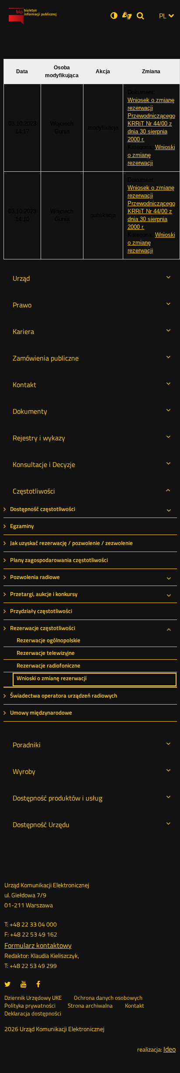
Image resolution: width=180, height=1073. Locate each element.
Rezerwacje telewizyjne (46, 653)
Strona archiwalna (90, 1006)
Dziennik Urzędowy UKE (33, 998)
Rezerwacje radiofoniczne (48, 665)
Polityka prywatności (29, 1006)
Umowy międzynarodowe (41, 713)
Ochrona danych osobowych (108, 998)
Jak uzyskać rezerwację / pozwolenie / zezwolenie (71, 543)
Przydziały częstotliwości (41, 611)
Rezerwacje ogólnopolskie (48, 640)
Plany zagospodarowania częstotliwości (59, 560)
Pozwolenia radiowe (35, 577)
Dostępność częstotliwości (42, 509)
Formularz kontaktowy (38, 945)
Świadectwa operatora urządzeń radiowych (63, 695)
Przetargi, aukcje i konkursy (43, 594)
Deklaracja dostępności (32, 1014)
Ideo (169, 1049)
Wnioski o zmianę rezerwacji (52, 678)
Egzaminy (22, 526)
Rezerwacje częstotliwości (42, 628)
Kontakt (134, 1006)
